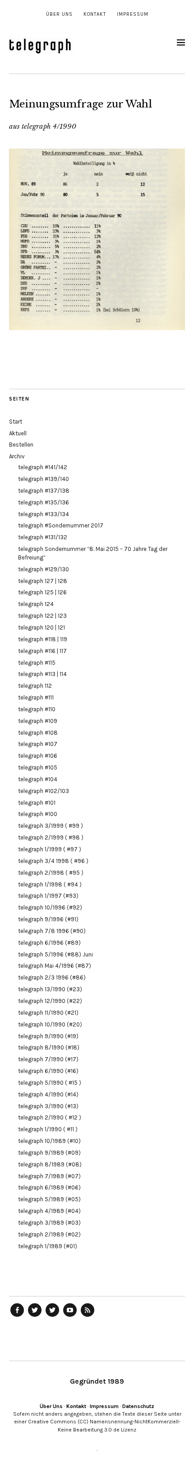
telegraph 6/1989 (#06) (49, 1187)
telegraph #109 (37, 721)
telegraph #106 (37, 755)
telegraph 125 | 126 (42, 592)
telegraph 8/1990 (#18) (48, 1047)
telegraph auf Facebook (17, 1316)
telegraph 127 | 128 (42, 581)
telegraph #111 (36, 697)
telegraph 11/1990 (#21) (48, 1012)
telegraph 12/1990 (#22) (50, 1001)
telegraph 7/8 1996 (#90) (52, 931)
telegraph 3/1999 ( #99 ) (50, 825)
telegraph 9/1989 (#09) (49, 1152)
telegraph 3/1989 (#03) (49, 1222)
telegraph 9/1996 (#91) (48, 919)
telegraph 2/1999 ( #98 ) (50, 837)
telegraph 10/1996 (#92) (50, 907)
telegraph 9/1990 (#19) (48, 1036)
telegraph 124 (36, 604)
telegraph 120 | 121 (41, 627)
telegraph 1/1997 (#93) (48, 895)
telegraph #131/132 (42, 537)
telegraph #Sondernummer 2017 (60, 525)
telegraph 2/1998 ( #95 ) (50, 872)
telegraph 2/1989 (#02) (49, 1234)
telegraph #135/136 (43, 502)
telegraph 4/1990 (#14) (48, 1094)
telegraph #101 (36, 802)
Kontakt (94, 14)
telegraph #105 (37, 767)
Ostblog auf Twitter (35, 1316)
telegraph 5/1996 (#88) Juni (55, 954)
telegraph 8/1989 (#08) (50, 1164)
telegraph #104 (37, 779)
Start (15, 421)
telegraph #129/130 (43, 569)
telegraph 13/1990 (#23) (50, 989)
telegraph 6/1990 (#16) (48, 1071)
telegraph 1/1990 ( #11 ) (48, 1129)
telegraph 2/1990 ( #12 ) (49, 1117)
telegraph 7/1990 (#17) (48, 1059)
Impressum (132, 14)
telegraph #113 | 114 (42, 674)
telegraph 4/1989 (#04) (49, 1211)
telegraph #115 (36, 662)
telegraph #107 (37, 744)
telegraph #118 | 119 (42, 639)
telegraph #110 (36, 709)
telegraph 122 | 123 (42, 615)
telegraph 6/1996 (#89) (49, 942)
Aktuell (18, 433)
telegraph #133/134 (43, 514)
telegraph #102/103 (43, 791)
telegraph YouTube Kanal (70, 1316)
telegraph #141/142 (42, 467)
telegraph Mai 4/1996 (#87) (54, 965)
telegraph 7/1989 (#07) (49, 1176)
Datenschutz (138, 1406)
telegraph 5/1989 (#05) (49, 1199)
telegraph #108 (38, 732)
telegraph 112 (35, 685)
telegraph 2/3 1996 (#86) (52, 977)
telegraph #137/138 (43, 490)
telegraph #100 (37, 814)
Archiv (17, 456)
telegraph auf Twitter (52, 1316)
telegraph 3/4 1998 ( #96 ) (53, 861)
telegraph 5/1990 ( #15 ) (49, 1082)
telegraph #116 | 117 (42, 651)
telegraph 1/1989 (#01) (47, 1246)
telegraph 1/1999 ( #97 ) (49, 849)
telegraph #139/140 (43, 479)
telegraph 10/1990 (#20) (50, 1024)
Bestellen (21, 444)
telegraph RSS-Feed (87, 1316)
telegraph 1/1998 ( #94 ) (50, 884)
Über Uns (59, 14)
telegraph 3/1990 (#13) (48, 1106)
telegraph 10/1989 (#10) (49, 1141)
